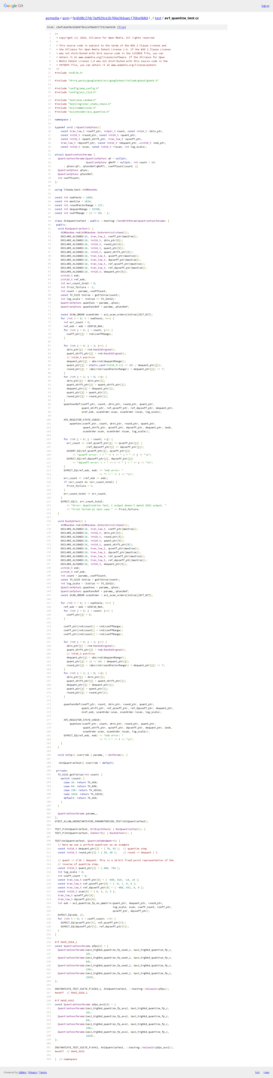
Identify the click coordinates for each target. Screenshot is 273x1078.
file (122, 27)
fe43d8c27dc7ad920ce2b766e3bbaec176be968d (110, 18)
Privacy (32, 1072)
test (158, 18)
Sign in (265, 6)
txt (257, 1072)
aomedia (52, 18)
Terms (43, 1072)
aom (65, 18)
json (266, 1072)
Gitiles (22, 1072)
